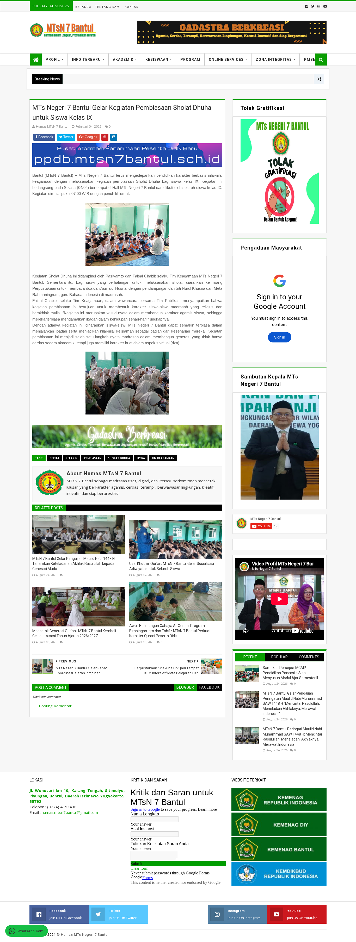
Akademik (123, 59)
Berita (54, 458)
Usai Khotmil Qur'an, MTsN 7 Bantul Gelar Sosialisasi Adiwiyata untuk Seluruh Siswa (171, 566)
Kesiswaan (156, 59)
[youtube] (324, 6)
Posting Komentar (55, 705)
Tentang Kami (108, 6)
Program (190, 59)
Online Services (226, 59)
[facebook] (306, 6)
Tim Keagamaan (162, 458)
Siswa (141, 458)
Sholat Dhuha (119, 458)
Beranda (83, 6)
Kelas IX (71, 458)
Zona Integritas (274, 59)
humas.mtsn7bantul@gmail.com (70, 812)
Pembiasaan (92, 458)
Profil (53, 59)
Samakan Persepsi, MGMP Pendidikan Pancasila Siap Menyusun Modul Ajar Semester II (290, 673)
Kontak (131, 6)
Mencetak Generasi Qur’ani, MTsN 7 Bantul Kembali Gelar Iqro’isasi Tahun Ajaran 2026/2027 (74, 633)
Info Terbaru (86, 59)
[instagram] (318, 6)
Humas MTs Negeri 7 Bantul (85, 935)
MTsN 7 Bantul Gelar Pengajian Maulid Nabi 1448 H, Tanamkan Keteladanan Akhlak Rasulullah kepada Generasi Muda (73, 563)
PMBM (310, 59)
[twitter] (312, 6)
